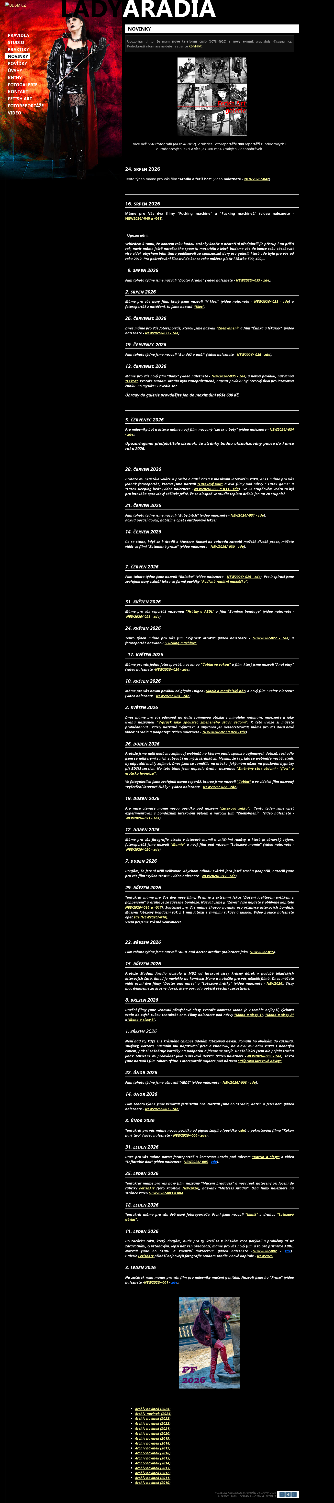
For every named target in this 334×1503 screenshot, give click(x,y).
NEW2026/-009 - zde (264, 1056)
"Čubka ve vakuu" (216, 664)
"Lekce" (131, 381)
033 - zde (230, 488)
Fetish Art (20, 99)
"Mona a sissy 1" (248, 1014)
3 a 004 (177, 1193)
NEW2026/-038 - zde (271, 301)
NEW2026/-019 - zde (218, 875)
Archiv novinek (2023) (152, 1418)
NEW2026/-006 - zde (189, 1135)
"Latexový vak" (210, 484)
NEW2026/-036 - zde (253, 354)
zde (137, 917)
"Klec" (199, 306)
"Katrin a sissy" (265, 1156)
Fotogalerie (22, 85)
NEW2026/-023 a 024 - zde (224, 732)
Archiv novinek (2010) (152, 1482)
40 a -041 (153, 218)
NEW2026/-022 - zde (219, 786)
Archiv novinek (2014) (152, 1463)
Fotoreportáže (26, 106)
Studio (16, 42)
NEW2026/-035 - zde (228, 376)
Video (14, 113)
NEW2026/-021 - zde (142, 818)
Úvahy (15, 70)
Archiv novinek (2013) (152, 1468)
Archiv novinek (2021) (152, 1428)
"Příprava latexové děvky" (260, 1061)
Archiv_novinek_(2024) (153, 1413)
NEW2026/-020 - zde (142, 849)
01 (166, 1282)
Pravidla (18, 35)
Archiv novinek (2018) (152, 1443)
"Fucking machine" (181, 643)
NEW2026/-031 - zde (247, 515)
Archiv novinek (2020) (152, 1433)
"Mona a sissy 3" (141, 1019)
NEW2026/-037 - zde (161, 333)
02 (275, 1251)
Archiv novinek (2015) (152, 1458)
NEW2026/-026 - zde (171, 669)
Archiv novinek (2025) (152, 1408)
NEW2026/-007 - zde (161, 1109)
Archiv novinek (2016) (152, 1453)
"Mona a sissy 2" (279, 1014)
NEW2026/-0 (135, 218)
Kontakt (18, 91)
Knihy (15, 77)
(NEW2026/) (154, 917)
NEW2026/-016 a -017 (143, 907)
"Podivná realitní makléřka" (223, 581)
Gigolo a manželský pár (225, 691)
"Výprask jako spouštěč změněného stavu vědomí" (202, 722)
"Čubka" (244, 781)
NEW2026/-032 (206, 488)
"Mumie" (177, 844)
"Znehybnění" (227, 328)
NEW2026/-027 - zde (270, 638)
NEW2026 (274, 983)
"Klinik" (251, 1214)
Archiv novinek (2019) (152, 1438)
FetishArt (147, 1188)
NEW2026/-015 (262, 951)
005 (205, 1161)
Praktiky (18, 49)
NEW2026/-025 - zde (172, 695)
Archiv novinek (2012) (152, 1472)
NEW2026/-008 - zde (239, 1082)
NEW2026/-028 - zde (142, 616)
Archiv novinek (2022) (152, 1423)
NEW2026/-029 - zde (243, 576)
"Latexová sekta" (234, 808)
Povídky (17, 63)
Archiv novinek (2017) (152, 1448)
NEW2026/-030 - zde (227, 546)
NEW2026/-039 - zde (252, 280)
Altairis (271, 1496)
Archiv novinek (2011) (152, 1477)
